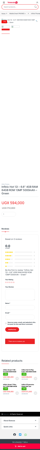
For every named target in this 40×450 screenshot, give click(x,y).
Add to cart (21, 446)
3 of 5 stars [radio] (10, 282)
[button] (36, 21)
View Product (16, 378)
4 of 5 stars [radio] (12, 282)
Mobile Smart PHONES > (17, 13)
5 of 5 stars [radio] (13, 282)
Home (3, 13)
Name (7, 303)
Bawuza (6, 414)
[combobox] (17, 7)
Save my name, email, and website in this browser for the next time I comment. (21, 323)
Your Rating (9, 279)
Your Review (9, 287)
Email (7, 313)
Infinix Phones (5, 184)
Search (35, 7)
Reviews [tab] (5, 229)
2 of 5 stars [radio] (8, 282)
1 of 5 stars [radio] (6, 282)
